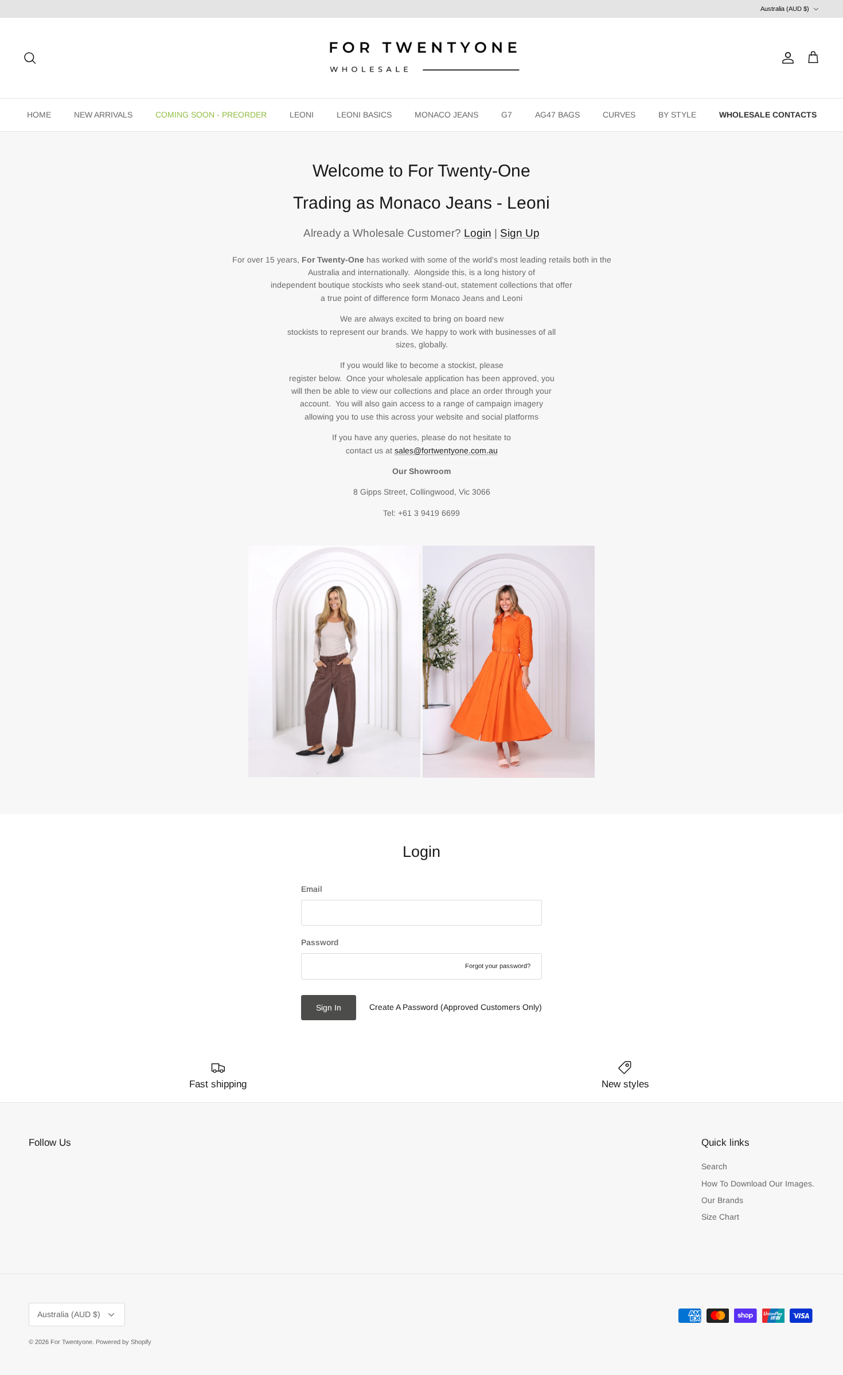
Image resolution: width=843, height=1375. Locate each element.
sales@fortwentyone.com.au (446, 450)
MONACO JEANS (446, 114)
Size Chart (720, 1216)
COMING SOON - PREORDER (211, 114)
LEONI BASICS (364, 114)
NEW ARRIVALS (103, 114)
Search (714, 1166)
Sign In (328, 1007)
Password (319, 942)
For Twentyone (71, 1341)
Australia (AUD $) (784, 8)
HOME (39, 114)
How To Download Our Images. (757, 1183)
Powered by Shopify (123, 1341)
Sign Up (520, 233)
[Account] (785, 58)
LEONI (302, 114)
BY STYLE (677, 114)
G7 (506, 114)
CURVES (619, 114)
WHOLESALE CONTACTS (768, 114)
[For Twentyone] (421, 58)
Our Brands (722, 1200)
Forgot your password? (497, 965)
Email (311, 889)
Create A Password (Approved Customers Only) (455, 1007)
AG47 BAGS (557, 114)
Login (477, 233)
